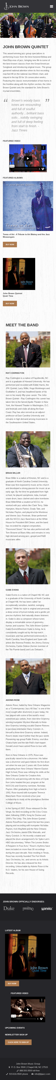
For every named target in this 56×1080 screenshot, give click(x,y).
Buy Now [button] (10, 245)
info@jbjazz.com (42, 1074)
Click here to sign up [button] (18, 1042)
